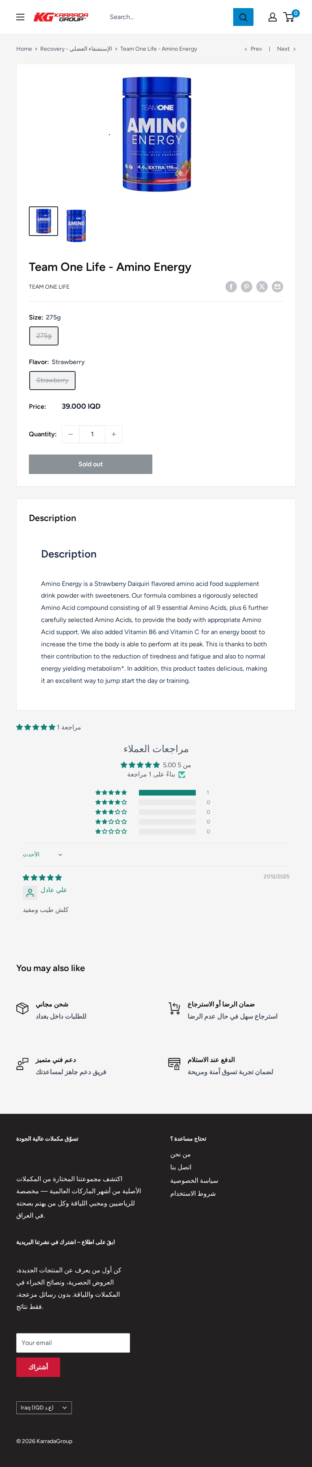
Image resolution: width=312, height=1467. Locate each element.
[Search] (243, 17)
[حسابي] (273, 17)
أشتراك (38, 1367)
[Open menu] (20, 17)
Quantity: (43, 434)
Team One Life (49, 286)
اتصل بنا (180, 1167)
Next (283, 48)
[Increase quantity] (113, 434)
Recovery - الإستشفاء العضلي (76, 48)
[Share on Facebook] (231, 286)
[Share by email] (277, 286)
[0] (289, 17)
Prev (256, 48)
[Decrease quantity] (70, 434)
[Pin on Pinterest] (246, 286)
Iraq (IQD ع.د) (37, 1407)
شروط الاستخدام (193, 1193)
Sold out (90, 464)
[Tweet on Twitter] (262, 286)
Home (24, 48)
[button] (36, 727)
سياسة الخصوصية (194, 1180)
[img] (42, 877)
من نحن (180, 1154)
